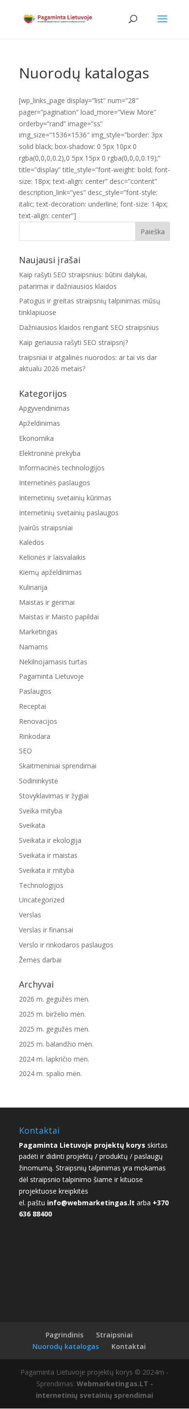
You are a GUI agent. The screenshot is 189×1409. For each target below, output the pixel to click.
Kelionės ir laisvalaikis (52, 557)
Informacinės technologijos (62, 467)
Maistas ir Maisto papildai (59, 616)
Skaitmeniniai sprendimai (57, 765)
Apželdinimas (39, 423)
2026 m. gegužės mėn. (54, 999)
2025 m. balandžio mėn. (56, 1044)
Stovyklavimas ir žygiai (54, 795)
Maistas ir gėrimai (47, 602)
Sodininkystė (38, 780)
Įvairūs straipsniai (46, 527)
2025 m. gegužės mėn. (54, 1029)
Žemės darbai (40, 959)
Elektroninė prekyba (49, 453)
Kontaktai (128, 1346)
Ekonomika (36, 438)
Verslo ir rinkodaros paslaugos (66, 944)
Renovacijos (38, 721)
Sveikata (32, 825)
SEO (25, 750)
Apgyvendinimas (44, 408)
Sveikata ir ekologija (50, 840)
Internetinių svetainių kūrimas (65, 497)
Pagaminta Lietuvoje (51, 676)
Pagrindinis (64, 1334)
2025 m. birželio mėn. (52, 1014)
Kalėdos (31, 542)
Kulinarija (33, 587)
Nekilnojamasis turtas (53, 661)
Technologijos (41, 885)
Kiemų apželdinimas (50, 572)
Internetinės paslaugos (54, 482)
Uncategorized (41, 899)
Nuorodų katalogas (65, 1346)
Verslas (30, 914)
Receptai (32, 706)
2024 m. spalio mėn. (50, 1073)
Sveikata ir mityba (46, 870)
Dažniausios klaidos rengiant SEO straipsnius (89, 327)
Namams (33, 646)
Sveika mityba (40, 810)
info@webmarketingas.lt (91, 1202)
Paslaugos (35, 691)
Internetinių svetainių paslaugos (69, 512)
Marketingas (38, 631)
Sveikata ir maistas (48, 855)
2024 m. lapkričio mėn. (54, 1059)
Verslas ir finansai (46, 929)
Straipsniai (114, 1334)
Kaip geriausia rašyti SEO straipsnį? (73, 342)
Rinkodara (34, 736)
